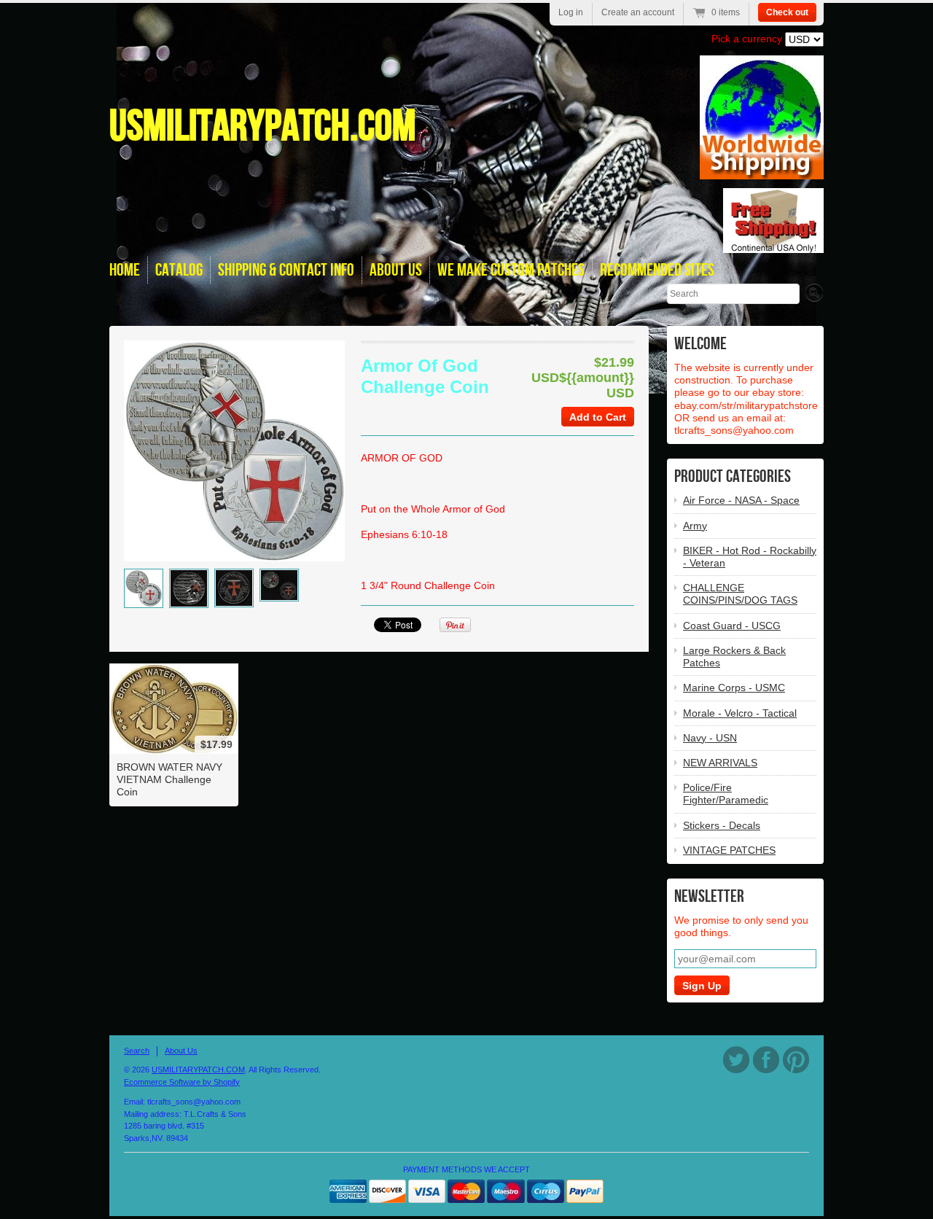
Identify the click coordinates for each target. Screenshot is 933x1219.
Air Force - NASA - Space (741, 500)
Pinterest (796, 1059)
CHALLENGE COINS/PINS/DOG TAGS (740, 594)
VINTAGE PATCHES (729, 850)
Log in (570, 12)
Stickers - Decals (721, 825)
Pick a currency (748, 38)
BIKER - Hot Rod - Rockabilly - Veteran (749, 557)
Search (136, 1050)
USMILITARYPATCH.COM (262, 127)
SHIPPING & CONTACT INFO (286, 270)
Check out (787, 12)
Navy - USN (710, 738)
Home (124, 270)
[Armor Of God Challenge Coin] (143, 588)
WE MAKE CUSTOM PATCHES (511, 270)
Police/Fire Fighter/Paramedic (725, 794)
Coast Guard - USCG (732, 625)
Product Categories (732, 476)
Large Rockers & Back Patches (734, 656)
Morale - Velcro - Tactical (740, 713)
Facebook (766, 1059)
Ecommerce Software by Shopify (182, 1082)
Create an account (637, 12)
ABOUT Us (396, 270)
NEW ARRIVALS (720, 762)
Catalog (179, 270)
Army (695, 525)
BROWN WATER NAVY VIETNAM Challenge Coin (169, 779)
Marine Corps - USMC (734, 687)
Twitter (736, 1059)
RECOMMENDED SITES (657, 270)
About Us (181, 1050)
